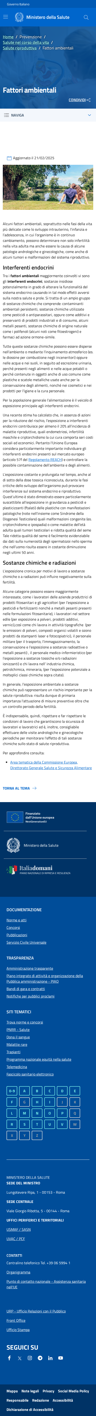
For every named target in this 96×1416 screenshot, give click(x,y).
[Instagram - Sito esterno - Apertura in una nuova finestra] (30, 1357)
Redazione (40, 1400)
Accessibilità (63, 1400)
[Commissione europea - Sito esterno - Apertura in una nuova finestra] (31, 817)
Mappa (12, 1391)
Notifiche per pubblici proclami (31, 996)
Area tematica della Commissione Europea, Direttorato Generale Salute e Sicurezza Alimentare (51, 765)
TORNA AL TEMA (16, 788)
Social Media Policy (73, 1391)
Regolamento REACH (45, 459)
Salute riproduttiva (20, 48)
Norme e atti (17, 920)
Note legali (30, 1391)
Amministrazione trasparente (30, 968)
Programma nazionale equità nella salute (39, 1059)
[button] (86, 17)
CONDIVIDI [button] (77, 100)
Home (8, 37)
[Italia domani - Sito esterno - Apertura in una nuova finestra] (41, 870)
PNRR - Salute (18, 1029)
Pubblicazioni (17, 935)
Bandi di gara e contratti (26, 989)
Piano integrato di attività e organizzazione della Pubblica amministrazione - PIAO (45, 978)
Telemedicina (17, 1066)
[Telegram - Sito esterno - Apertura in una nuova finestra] (40, 1357)
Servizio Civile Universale (26, 942)
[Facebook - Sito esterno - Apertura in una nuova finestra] (9, 1357)
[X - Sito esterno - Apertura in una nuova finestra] (19, 1358)
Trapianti (14, 1052)
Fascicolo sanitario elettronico (30, 1074)
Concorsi (13, 927)
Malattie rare (17, 1044)
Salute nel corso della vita (26, 42)
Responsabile (17, 1400)
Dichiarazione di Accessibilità (30, 1409)
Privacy (48, 1391)
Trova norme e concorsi (25, 1022)
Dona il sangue (18, 1037)
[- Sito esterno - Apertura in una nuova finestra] (60, 1357)
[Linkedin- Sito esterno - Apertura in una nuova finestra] (50, 1357)
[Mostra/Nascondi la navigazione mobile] (5, 16)
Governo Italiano (18, 4)
